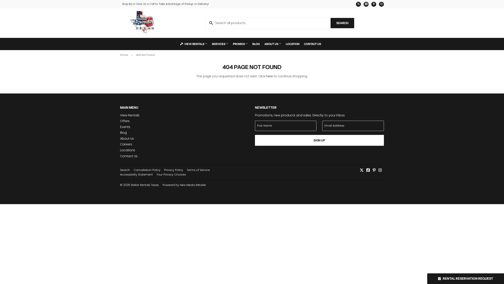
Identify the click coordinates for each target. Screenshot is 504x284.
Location (292, 44)
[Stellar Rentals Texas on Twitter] (362, 170)
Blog (256, 44)
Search (345, 23)
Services (219, 44)
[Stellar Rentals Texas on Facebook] (368, 170)
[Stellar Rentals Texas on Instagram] (380, 170)
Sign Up (319, 140)
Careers (126, 144)
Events (125, 127)
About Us (271, 44)
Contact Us (312, 44)
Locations (127, 150)
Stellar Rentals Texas (145, 185)
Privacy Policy (173, 170)
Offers (125, 121)
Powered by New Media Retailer (184, 185)
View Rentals (194, 44)
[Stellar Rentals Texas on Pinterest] (374, 170)
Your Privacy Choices (171, 175)
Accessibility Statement (136, 175)
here (269, 76)
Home (124, 55)
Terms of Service (198, 170)
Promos (239, 44)
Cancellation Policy (147, 170)
